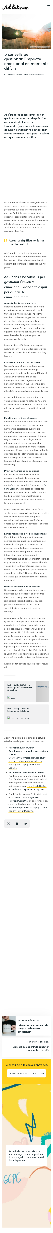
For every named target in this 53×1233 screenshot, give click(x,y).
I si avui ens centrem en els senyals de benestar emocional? (33, 1028)
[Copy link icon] (25, 823)
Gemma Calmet (22, 74)
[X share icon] (8, 823)
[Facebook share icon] (17, 823)
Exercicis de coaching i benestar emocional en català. (31, 1048)
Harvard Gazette (25, 810)
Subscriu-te (38, 1073)
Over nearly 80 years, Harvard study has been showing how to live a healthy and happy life (27, 761)
